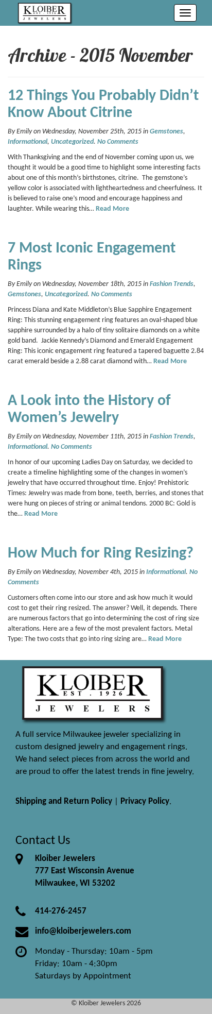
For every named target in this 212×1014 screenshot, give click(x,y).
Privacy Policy (144, 801)
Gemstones (166, 132)
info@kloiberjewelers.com (83, 931)
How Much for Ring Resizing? (100, 554)
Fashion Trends (171, 284)
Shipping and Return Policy (63, 801)
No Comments (117, 142)
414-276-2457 (60, 911)
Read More (112, 209)
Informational (27, 142)
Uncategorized (72, 142)
